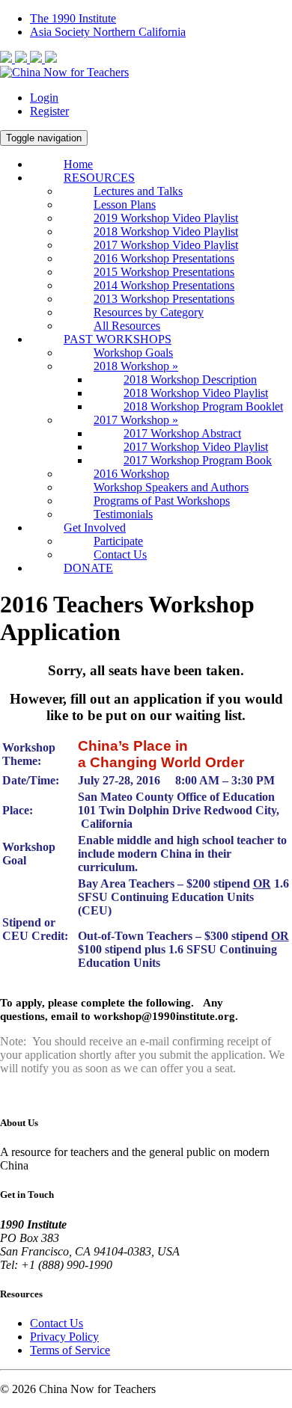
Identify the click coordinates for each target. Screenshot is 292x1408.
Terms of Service (70, 1350)
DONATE (88, 568)
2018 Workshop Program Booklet (203, 406)
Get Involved (95, 527)
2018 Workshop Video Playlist (166, 231)
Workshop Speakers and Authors (171, 487)
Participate (118, 541)
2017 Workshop (136, 420)
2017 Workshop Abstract (182, 433)
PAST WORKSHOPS (117, 339)
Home (78, 164)
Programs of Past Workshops (162, 500)
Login (44, 97)
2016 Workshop (131, 473)
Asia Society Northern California (108, 31)
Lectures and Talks (138, 191)
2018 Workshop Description (190, 379)
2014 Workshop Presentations (164, 285)
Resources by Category (149, 312)
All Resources (127, 325)
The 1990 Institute (73, 18)
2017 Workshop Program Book (198, 460)
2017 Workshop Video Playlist (166, 245)
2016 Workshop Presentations (164, 258)
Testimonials (123, 514)
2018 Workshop (136, 366)
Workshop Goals (133, 352)
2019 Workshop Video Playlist (166, 218)
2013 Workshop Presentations (164, 298)
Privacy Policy (64, 1336)
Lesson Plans (125, 204)
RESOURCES (99, 177)
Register (49, 111)
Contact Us (120, 554)
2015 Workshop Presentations (164, 271)
